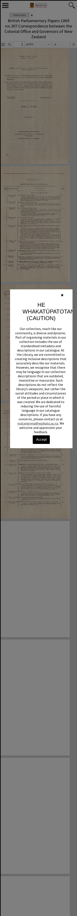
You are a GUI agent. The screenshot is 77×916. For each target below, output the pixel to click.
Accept (41, 439)
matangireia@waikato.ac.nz (37, 423)
